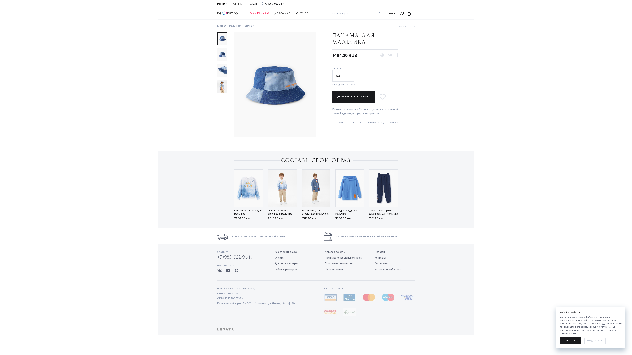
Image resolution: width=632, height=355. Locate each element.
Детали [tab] (356, 122)
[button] (382, 55)
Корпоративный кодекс (388, 269)
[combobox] (343, 76)
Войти (392, 13)
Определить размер (343, 84)
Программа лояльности (339, 263)
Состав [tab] (338, 122)
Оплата (279, 257)
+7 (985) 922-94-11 (274, 3)
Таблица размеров (286, 269)
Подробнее (595, 341)
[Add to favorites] (382, 97)
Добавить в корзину (353, 96)
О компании (381, 263)
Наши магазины (334, 269)
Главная (221, 25)
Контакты (380, 257)
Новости (380, 252)
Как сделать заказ (286, 252)
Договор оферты (335, 252)
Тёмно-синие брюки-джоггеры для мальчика (383, 212)
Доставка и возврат (286, 263)
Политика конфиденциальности (343, 257)
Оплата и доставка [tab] (383, 122)
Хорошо (570, 340)
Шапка (248, 25)
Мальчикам (259, 13)
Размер (337, 68)
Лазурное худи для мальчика (346, 212)
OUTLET (302, 13)
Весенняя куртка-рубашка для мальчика (315, 212)
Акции (253, 4)
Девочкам (282, 13)
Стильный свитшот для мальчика (248, 212)
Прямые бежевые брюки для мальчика (280, 212)
